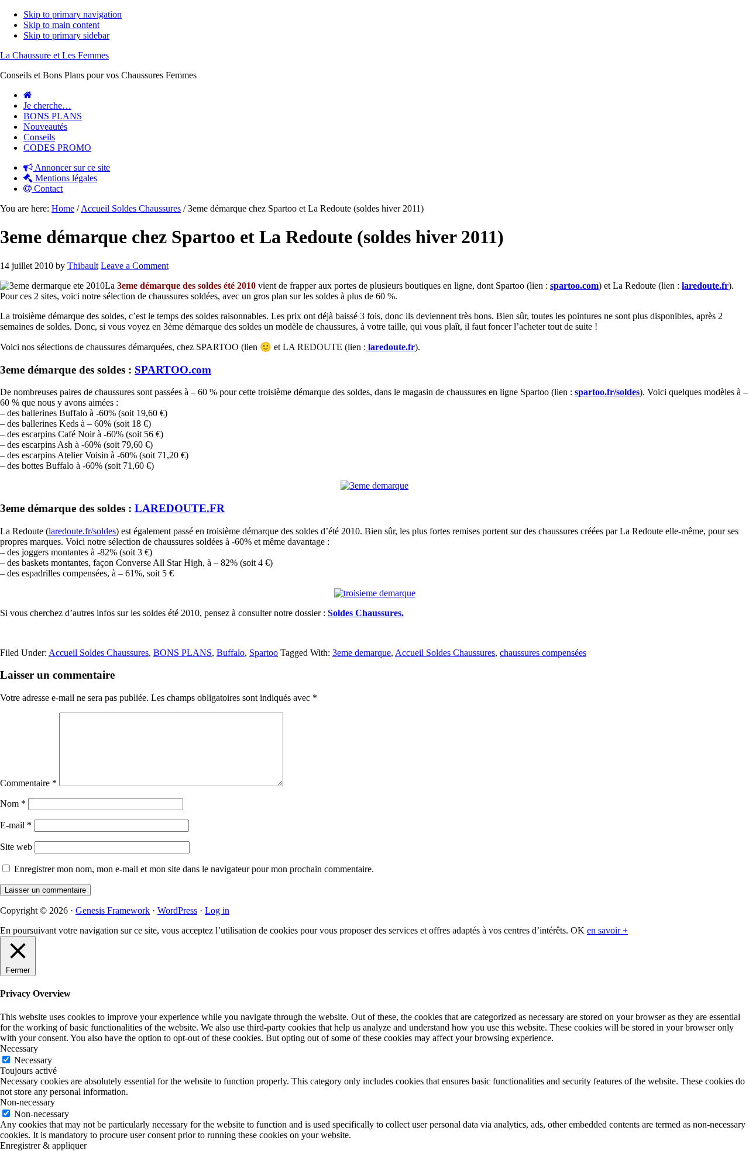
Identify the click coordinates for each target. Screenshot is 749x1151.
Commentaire (28, 783)
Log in (217, 910)
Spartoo (263, 653)
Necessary (33, 1060)
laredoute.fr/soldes (82, 531)
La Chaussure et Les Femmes (54, 55)
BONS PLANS (182, 653)
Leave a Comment (135, 266)
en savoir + (607, 930)
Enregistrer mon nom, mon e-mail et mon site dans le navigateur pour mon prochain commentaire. (194, 869)
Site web (16, 847)
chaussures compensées (543, 653)
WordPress (177, 910)
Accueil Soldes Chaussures (99, 653)
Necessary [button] (19, 1048)
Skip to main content (61, 25)
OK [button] (578, 930)
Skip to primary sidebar (66, 35)
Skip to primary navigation (72, 14)
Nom (13, 803)
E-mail (16, 825)
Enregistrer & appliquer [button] (43, 1145)
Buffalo (231, 653)
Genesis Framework (112, 910)
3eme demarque (361, 653)
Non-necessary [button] (27, 1102)
